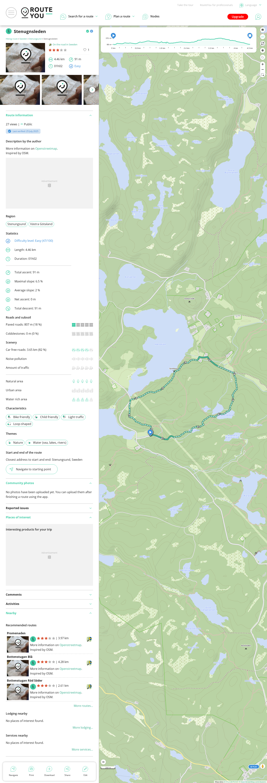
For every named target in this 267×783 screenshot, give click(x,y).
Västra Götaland (41, 224)
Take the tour (185, 5)
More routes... (83, 706)
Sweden (23, 38)
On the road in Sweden (65, 44)
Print (31, 775)
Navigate (13, 775)
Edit (85, 775)
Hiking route (12, 38)
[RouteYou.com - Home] (36, 12)
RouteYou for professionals (216, 5)
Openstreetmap (46, 149)
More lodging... (83, 727)
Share (67, 775)
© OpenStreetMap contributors (252, 781)
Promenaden (16, 633)
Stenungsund (35, 38)
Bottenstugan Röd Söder (24, 681)
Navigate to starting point (33, 469)
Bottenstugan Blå (20, 657)
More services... (82, 749)
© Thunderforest (231, 781)
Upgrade (238, 17)
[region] (183, 404)
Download (49, 775)
